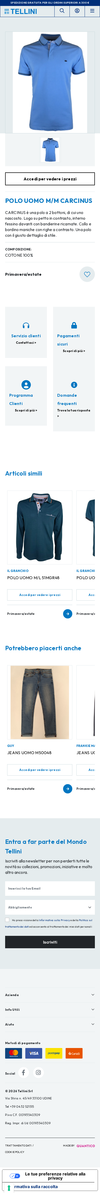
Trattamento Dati (18, 1145)
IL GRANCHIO (17, 571)
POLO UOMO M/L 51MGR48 (33, 577)
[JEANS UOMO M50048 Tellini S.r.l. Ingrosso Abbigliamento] (39, 702)
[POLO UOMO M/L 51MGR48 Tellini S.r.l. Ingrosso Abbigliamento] (39, 527)
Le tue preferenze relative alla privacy (55, 1176)
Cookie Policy (14, 1152)
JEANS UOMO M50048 (29, 752)
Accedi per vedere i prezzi (39, 595)
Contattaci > (26, 343)
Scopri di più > (74, 351)
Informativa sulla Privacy (54, 920)
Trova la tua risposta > (73, 413)
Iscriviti (50, 942)
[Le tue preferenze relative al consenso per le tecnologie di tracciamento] (9, 1188)
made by (69, 1145)
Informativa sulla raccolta (32, 1186)
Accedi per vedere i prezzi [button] (50, 178)
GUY (10, 746)
